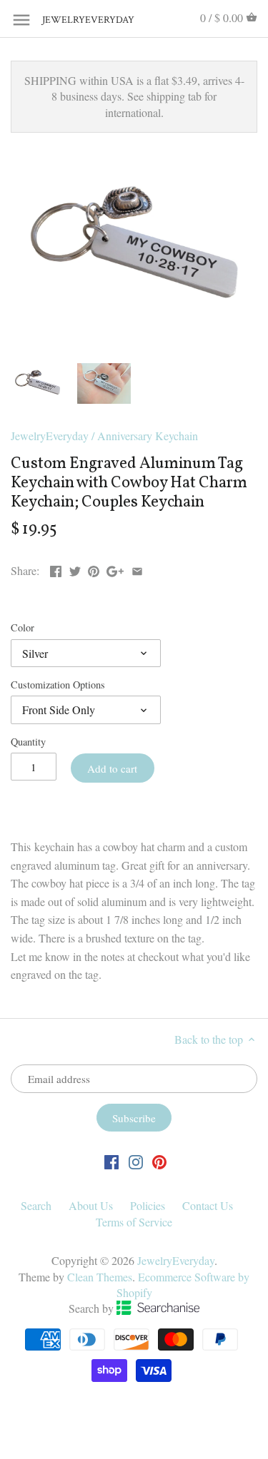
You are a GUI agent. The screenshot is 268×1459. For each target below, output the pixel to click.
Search (36, 1205)
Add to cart (112, 768)
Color (22, 627)
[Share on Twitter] (75, 568)
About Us (91, 1205)
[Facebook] (111, 1161)
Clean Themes (99, 1276)
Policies (147, 1205)
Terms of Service (134, 1221)
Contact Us (207, 1205)
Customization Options (58, 684)
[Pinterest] (159, 1161)
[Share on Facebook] (55, 568)
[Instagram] (136, 1161)
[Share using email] (137, 568)
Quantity (28, 742)
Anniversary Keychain (147, 435)
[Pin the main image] (93, 568)
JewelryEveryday (78, 20)
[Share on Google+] (115, 568)
